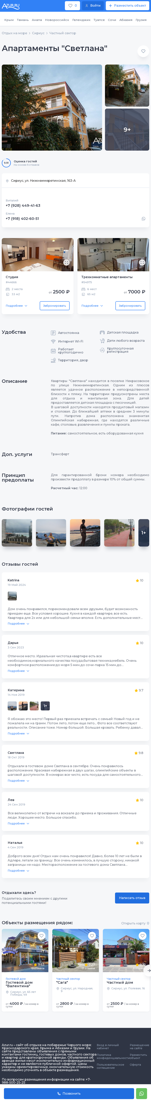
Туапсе (99, 20)
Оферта (135, 1064)
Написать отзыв (132, 898)
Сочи (112, 20)
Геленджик (81, 20)
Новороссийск (57, 20)
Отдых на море (14, 33)
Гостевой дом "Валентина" (19, 984)
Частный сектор (62, 33)
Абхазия (126, 20)
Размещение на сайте (139, 1046)
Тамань (23, 20)
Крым (9, 20)
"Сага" (62, 982)
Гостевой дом (16, 978)
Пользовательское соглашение (110, 1066)
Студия (12, 277)
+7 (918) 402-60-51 (22, 218)
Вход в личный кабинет (108, 1046)
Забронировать (54, 305)
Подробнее (14, 305)
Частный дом (120, 982)
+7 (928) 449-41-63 (23, 205)
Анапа (37, 20)
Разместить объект (138, 1056)
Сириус (38, 33)
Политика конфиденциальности (113, 1056)
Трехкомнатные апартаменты (107, 277)
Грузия (141, 20)
